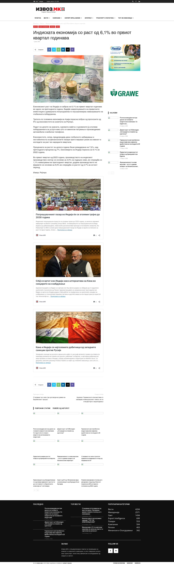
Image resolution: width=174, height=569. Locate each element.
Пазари (52, 26)
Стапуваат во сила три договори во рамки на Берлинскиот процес (49, 398)
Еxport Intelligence (43, 26)
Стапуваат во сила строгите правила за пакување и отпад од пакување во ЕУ (91, 458)
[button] (132, 1)
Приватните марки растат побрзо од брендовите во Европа (129, 154)
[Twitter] (54, 50)
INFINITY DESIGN (67, 563)
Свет (58, 26)
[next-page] (37, 490)
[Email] (68, 50)
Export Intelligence (72, 18)
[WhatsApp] (58, 50)
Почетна (35, 23)
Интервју (88, 18)
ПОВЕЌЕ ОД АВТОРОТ (61, 408)
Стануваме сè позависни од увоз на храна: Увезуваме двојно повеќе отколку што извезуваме (91, 511)
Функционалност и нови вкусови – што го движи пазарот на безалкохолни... (129, 164)
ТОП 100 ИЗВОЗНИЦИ (125, 18)
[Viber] (72, 50)
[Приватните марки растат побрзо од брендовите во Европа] (44, 447)
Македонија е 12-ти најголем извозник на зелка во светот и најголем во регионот (92, 529)
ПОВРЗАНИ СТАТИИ (42, 408)
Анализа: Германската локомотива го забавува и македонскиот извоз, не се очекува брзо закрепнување (89, 399)
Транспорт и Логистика (105, 18)
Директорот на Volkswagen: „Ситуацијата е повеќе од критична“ (66, 431)
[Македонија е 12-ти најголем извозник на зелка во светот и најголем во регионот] (75, 530)
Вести (46, 18)
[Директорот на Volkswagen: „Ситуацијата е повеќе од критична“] (68, 419)
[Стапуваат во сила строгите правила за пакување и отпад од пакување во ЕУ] (92, 447)
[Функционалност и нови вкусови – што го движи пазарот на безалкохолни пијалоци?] (68, 447)
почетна (38, 18)
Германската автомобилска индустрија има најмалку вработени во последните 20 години (55, 533)
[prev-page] (34, 490)
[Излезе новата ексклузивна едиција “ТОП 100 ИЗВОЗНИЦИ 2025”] (75, 521)
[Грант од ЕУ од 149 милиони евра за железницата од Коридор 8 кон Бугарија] (68, 470)
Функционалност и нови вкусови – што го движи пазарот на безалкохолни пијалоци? (67, 458)
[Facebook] (135, 1)
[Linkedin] (139, 1)
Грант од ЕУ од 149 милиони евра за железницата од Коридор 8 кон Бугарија (68, 482)
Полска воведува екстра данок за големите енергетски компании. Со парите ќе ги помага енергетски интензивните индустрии (44, 433)
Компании (56, 18)
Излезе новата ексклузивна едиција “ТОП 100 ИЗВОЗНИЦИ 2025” (91, 520)
